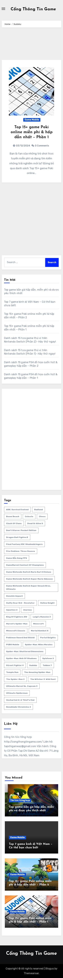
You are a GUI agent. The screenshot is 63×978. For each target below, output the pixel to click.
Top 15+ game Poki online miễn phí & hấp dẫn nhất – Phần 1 (31, 132)
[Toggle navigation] (3, 9)
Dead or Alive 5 (35, 523)
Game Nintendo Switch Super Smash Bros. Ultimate (28, 587)
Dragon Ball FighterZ (17, 537)
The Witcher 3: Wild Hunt (43, 679)
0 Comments (42, 145)
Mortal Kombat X (39, 631)
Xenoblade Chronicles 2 (18, 707)
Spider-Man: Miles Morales (38, 644)
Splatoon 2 (48, 658)
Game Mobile (32, 119)
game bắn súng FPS (16, 558)
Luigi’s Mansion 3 (42, 617)
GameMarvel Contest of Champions (25, 565)
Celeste (29, 516)
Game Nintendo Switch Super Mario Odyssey (29, 579)
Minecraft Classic (15, 631)
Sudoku (33, 665)
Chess (42, 516)
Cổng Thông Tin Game (33, 9)
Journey (27, 610)
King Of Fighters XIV (16, 617)
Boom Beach (12, 516)
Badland (38, 509)
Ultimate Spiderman (17, 693)
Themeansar (31, 973)
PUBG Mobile (12, 644)
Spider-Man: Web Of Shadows (21, 658)
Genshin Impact (14, 596)
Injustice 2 (11, 610)
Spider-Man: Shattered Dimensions (24, 651)
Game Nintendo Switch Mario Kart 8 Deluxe (28, 572)
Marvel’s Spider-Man (16, 624)
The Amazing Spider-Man (37, 672)
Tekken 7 (47, 665)
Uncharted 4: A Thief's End (20, 700)
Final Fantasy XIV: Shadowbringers (24, 544)
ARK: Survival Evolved (17, 509)
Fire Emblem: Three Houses (20, 551)
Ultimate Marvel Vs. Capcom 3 (21, 686)
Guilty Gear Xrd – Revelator (20, 603)
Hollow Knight (47, 603)
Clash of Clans (14, 523)
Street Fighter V (15, 665)
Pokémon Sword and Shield (20, 637)
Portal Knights (48, 637)
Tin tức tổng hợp (20, 800)
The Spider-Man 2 (15, 679)
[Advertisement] (32, 45)
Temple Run (12, 672)
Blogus (49, 968)
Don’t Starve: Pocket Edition (21, 530)
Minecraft (38, 624)
